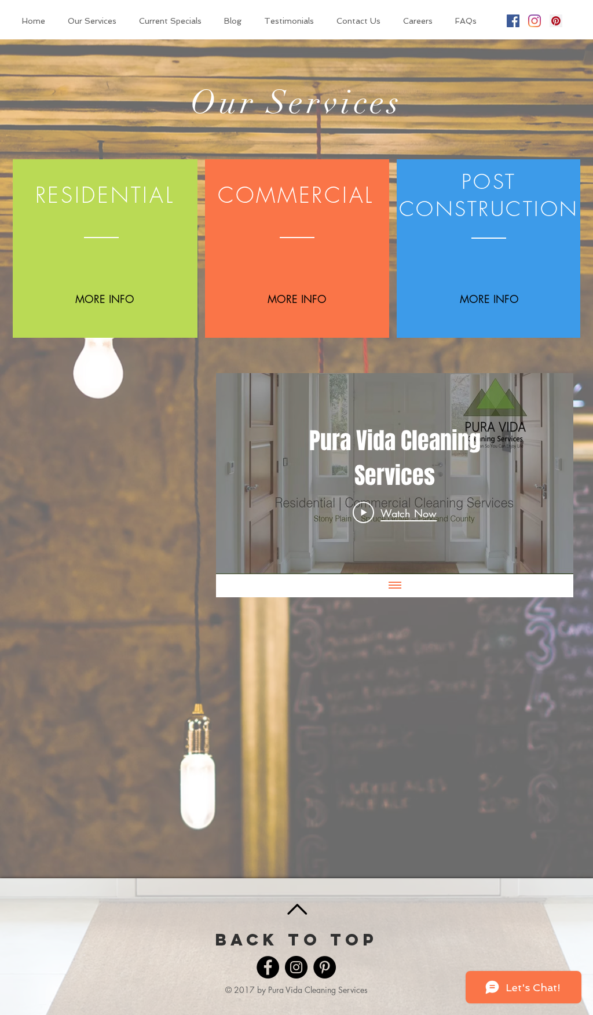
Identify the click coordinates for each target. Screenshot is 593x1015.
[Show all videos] (395, 585)
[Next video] (549, 473)
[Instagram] (534, 20)
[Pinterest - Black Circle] (324, 967)
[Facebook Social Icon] (513, 20)
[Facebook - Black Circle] (268, 967)
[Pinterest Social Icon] (556, 20)
